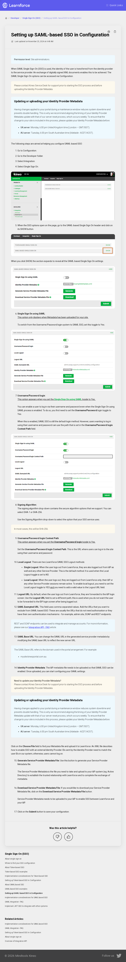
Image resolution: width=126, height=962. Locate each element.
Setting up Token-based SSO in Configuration (23, 880)
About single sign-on (13, 859)
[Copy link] (114, 31)
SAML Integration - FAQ (14, 902)
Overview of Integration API (16, 941)
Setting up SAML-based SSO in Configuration (62, 18)
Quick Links (116, 5)
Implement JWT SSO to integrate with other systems (26, 906)
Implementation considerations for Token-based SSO (26, 876)
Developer (15, 18)
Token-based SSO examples (16, 872)
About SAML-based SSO (14, 885)
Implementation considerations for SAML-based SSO (26, 897)
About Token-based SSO (14, 867)
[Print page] (108, 31)
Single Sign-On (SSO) (31, 18)
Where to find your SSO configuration (20, 863)
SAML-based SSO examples (16, 889)
